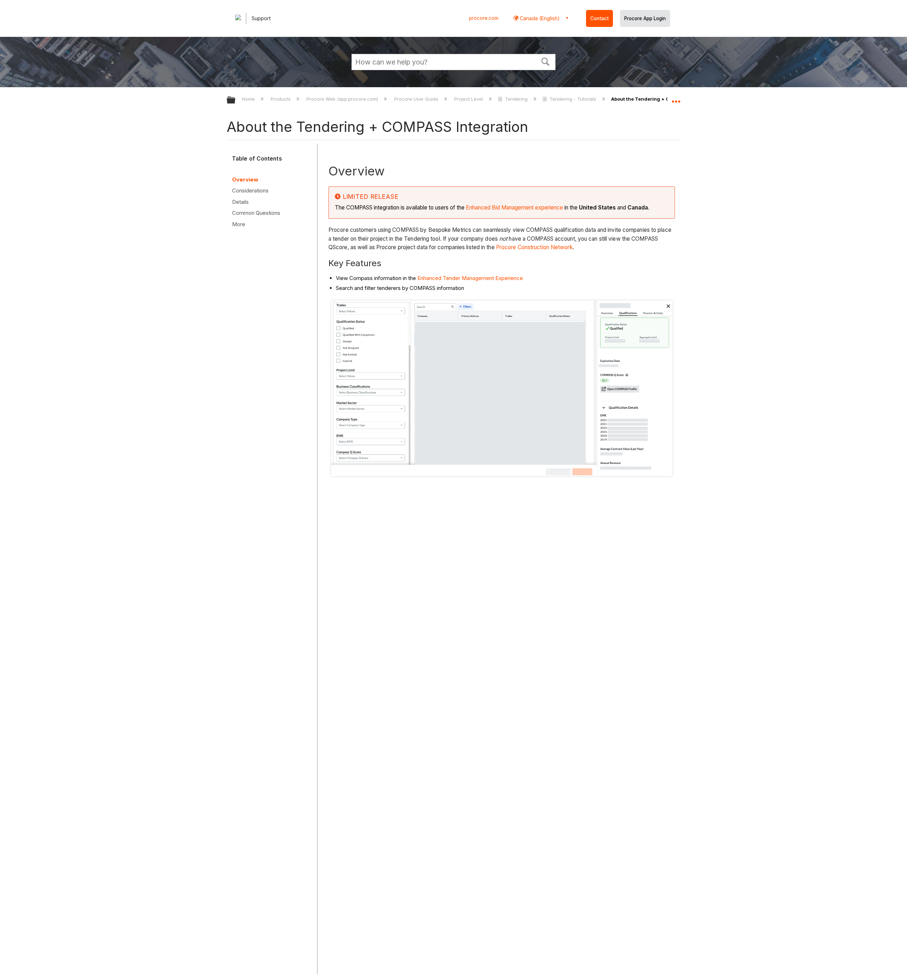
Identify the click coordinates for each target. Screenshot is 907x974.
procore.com (483, 18)
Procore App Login (645, 18)
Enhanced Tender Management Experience (470, 278)
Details (240, 201)
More (238, 224)
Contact (599, 18)
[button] (546, 61)
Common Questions (256, 212)
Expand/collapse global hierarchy (235, 100)
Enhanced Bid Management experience (514, 207)
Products (281, 99)
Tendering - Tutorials (573, 99)
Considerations (250, 190)
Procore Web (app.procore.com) (342, 99)
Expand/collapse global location (676, 98)
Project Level (469, 99)
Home (249, 99)
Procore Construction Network (534, 247)
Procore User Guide (416, 99)
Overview (245, 179)
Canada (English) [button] (539, 18)
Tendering (516, 99)
